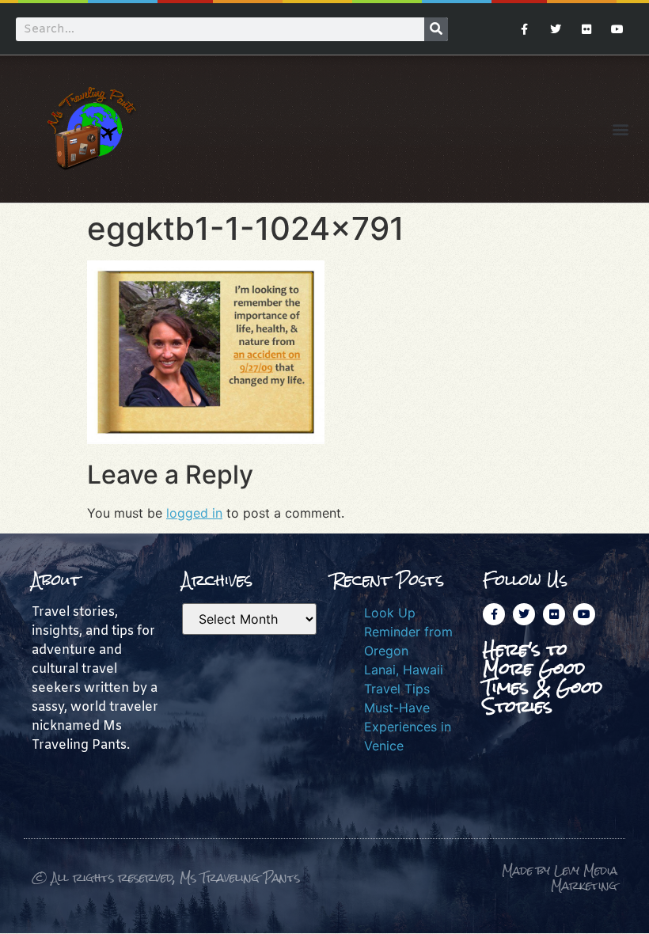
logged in (194, 513)
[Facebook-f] (524, 28)
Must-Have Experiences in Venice (407, 727)
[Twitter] (555, 28)
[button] (620, 129)
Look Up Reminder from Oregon (408, 632)
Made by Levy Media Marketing (559, 878)
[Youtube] (617, 28)
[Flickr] (586, 28)
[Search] (436, 29)
